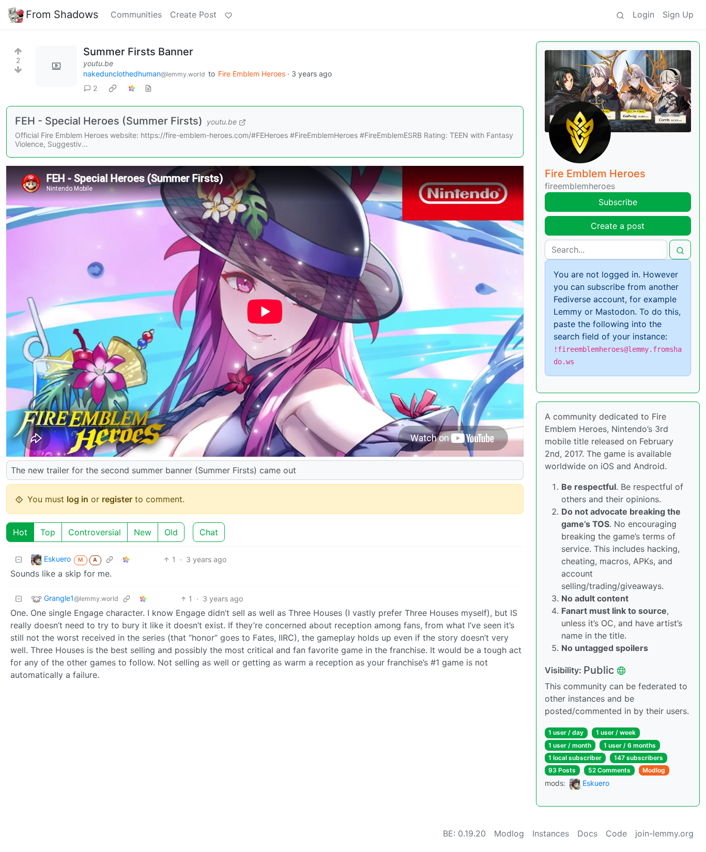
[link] (113, 88)
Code (616, 833)
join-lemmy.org (664, 833)
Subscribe (617, 202)
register (117, 499)
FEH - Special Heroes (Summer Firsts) (109, 121)
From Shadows (62, 14)
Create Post (193, 14)
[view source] (148, 88)
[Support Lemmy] (228, 14)
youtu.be (98, 63)
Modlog (653, 770)
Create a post (617, 226)
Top (47, 532)
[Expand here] (56, 66)
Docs (587, 833)
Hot (20, 532)
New (142, 532)
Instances (550, 833)
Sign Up (678, 14)
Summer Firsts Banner (138, 51)
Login (643, 14)
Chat (208, 532)
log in (77, 499)
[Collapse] (18, 559)
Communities (136, 14)
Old (171, 532)
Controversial (94, 532)
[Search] (620, 14)
